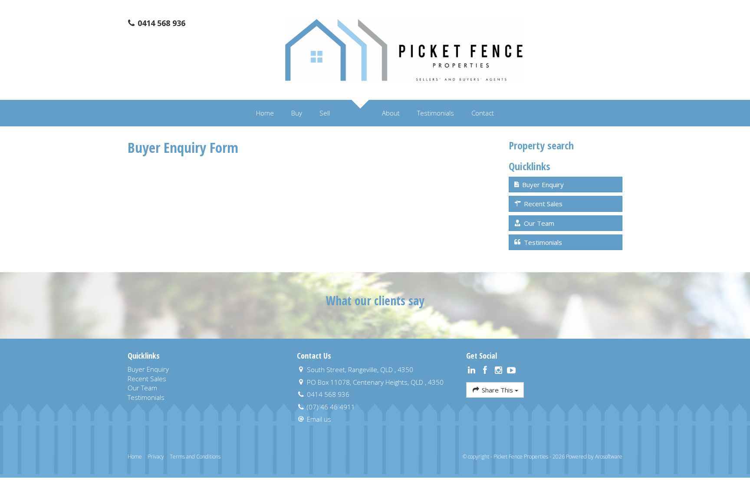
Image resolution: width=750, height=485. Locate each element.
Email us (319, 419)
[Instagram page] (499, 370)
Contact (482, 113)
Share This (497, 390)
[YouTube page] (511, 370)
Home (265, 113)
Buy (296, 113)
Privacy (156, 456)
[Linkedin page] (473, 370)
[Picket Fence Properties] (404, 49)
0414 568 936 (160, 23)
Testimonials (435, 113)
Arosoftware (608, 456)
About (391, 113)
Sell (324, 113)
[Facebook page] (486, 370)
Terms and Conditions (195, 456)
